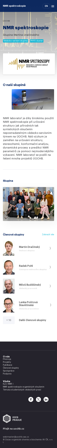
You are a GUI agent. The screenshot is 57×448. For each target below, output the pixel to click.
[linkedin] (46, 399)
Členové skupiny (11, 368)
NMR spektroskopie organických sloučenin (23, 387)
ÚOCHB (6, 21)
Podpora (7, 374)
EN (46, 6)
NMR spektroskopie (14, 6)
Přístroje (7, 359)
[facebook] (30, 399)
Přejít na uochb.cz (13, 429)
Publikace (7, 365)
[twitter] (38, 399)
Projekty (7, 362)
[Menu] (52, 5)
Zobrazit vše (48, 235)
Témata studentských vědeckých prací (22, 390)
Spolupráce (8, 371)
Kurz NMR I (8, 384)
